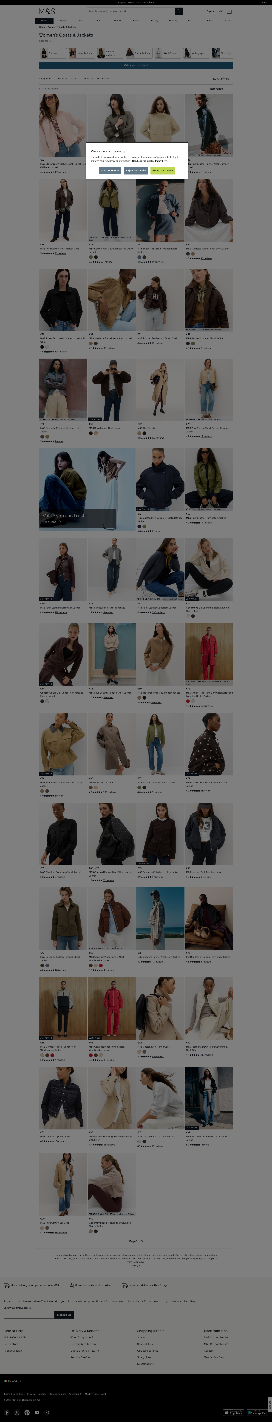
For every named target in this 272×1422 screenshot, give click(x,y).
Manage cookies (110, 170)
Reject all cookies (136, 170)
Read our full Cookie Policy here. (149, 161)
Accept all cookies (162, 170)
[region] (137, 160)
